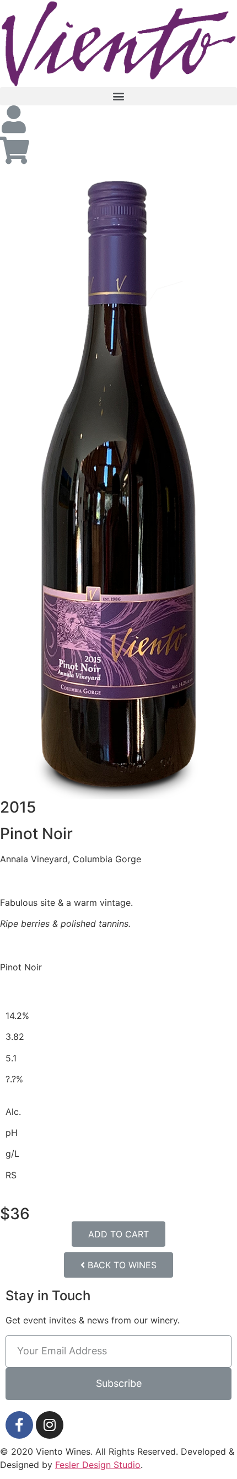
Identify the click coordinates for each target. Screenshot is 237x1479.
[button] (118, 96)
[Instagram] (49, 1425)
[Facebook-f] (19, 1425)
